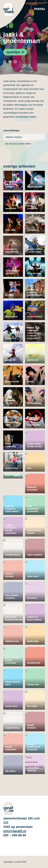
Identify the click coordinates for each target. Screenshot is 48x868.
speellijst (13, 52)
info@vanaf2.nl (14, 831)
